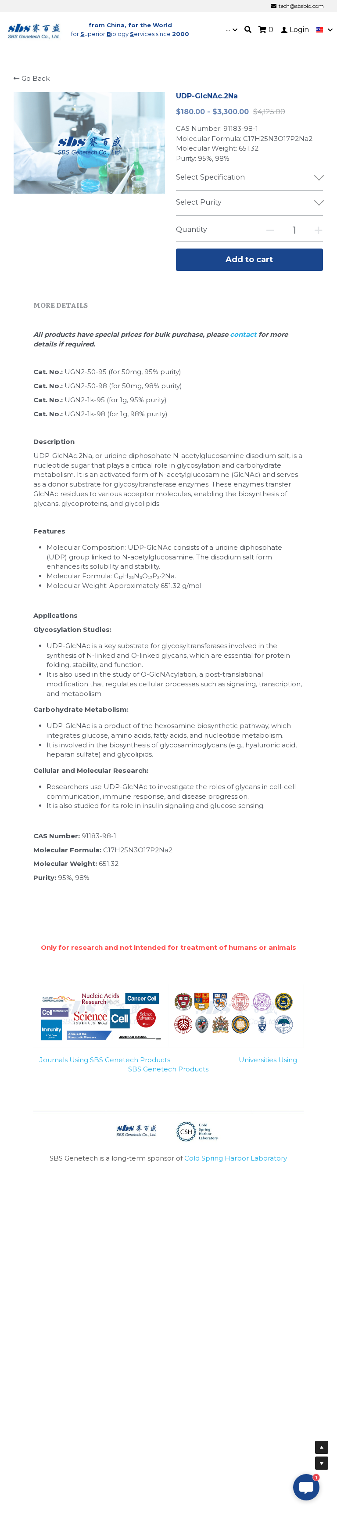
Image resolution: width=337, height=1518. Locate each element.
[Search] (247, 29)
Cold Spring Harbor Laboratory (235, 1158)
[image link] (34, 29)
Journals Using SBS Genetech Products (104, 1060)
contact (244, 334)
